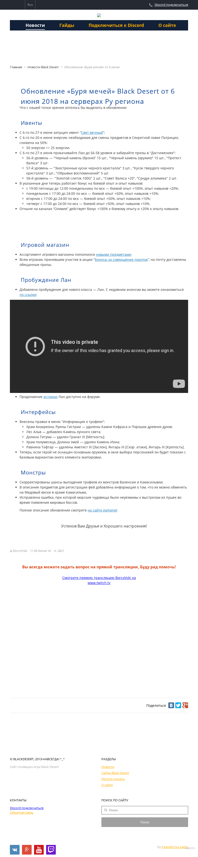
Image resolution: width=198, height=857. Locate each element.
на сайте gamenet (102, 510)
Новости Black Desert (43, 67)
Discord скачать (113, 779)
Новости (35, 25)
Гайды (66, 25)
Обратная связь (22, 813)
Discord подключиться (171, 4)
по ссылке (28, 294)
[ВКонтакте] (171, 705)
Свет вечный (92, 132)
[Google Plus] (185, 705)
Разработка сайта (175, 847)
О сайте (167, 25)
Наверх (189, 848)
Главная (16, 67)
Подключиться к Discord (116, 25)
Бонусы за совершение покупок (121, 259)
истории (50, 396)
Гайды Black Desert (115, 773)
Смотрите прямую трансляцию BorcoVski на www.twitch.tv (99, 580)
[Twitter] (178, 705)
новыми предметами (113, 254)
